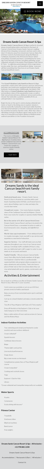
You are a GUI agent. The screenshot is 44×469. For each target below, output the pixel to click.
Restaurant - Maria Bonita (11, 180)
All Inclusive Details (33, 180)
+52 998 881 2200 (22, 447)
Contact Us (22, 462)
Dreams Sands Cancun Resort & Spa (22, 453)
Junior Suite (32, 140)
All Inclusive (36, 457)
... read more (11, 155)
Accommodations (8, 457)
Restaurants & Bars (23, 457)
